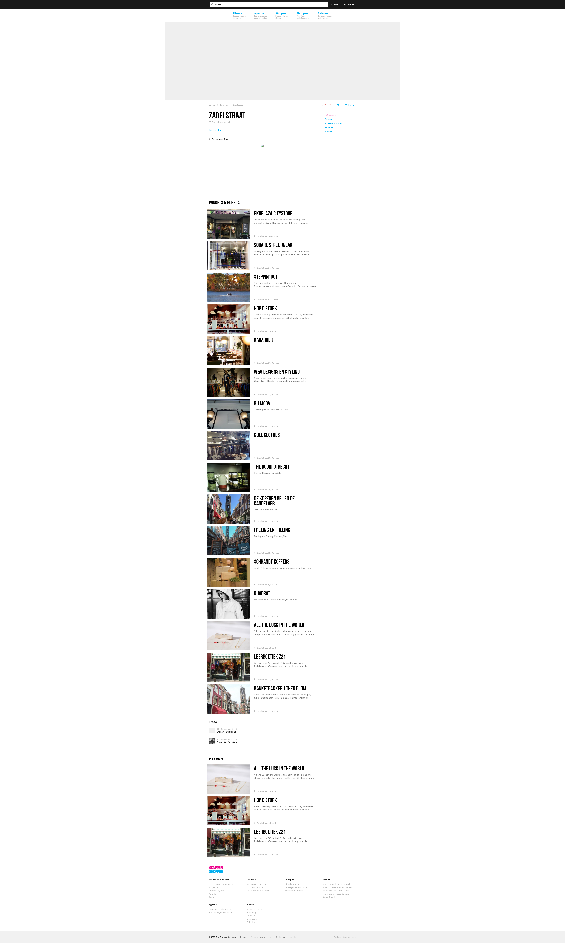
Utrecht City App (217, 890)
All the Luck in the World (279, 625)
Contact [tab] (329, 119)
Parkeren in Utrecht (294, 890)
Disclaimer (280, 937)
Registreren (349, 4)
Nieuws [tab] (329, 131)
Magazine (213, 887)
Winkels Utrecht (292, 884)
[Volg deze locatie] (338, 105)
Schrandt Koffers (271, 561)
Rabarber (263, 340)
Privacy (243, 937)
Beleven (327, 879)
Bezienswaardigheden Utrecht (337, 884)
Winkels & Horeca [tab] (334, 123)
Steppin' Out (265, 276)
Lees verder (215, 130)
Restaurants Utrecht (256, 884)
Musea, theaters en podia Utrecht (338, 887)
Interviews (252, 919)
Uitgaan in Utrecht (255, 887)
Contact (212, 897)
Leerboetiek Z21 (270, 656)
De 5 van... (251, 915)
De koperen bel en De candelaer (274, 500)
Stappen (251, 879)
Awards (212, 893)
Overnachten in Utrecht (258, 890)
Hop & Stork (265, 308)
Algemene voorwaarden (261, 937)
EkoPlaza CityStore (273, 213)
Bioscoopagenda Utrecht (221, 912)
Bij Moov (262, 403)
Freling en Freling (272, 530)
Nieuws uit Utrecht (255, 909)
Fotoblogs (252, 922)
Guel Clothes (267, 435)
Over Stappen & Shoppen (221, 884)
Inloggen (335, 4)
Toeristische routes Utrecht (336, 893)
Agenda (213, 904)
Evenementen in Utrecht (220, 909)
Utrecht (293, 937)
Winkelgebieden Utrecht (296, 887)
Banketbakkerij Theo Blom (280, 688)
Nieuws (250, 904)
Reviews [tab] (329, 127)
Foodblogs (252, 912)
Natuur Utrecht (329, 897)
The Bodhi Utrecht (271, 466)
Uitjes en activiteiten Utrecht (336, 890)
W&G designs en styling (277, 371)
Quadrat (262, 593)
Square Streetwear (273, 245)
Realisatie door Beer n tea (345, 937)
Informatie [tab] (331, 115)
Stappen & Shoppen (219, 879)
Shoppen (289, 879)
